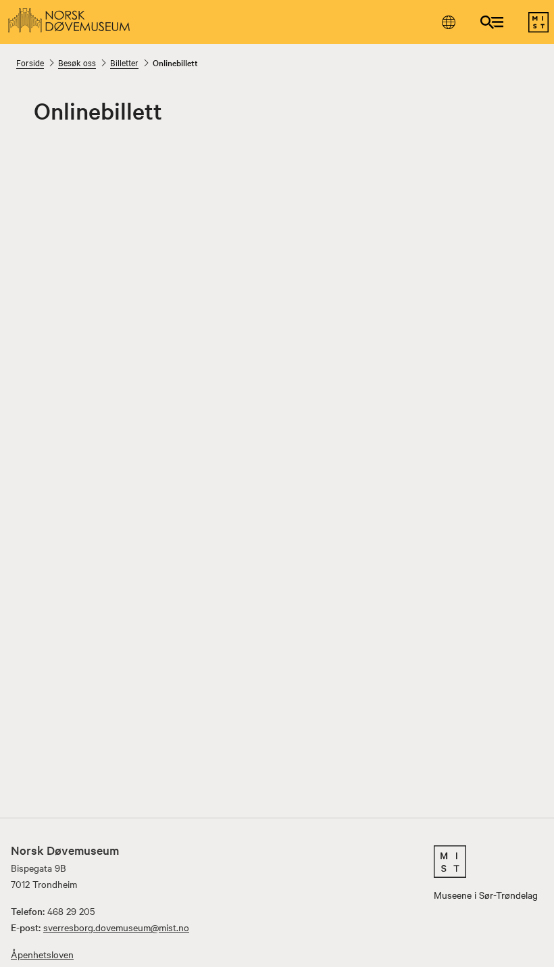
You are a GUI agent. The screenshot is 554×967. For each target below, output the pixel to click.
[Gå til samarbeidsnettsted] (485, 861)
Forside (30, 62)
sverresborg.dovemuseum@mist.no (116, 927)
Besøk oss (77, 62)
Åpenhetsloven (42, 954)
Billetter (124, 62)
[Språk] (448, 22)
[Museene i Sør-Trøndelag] (538, 28)
